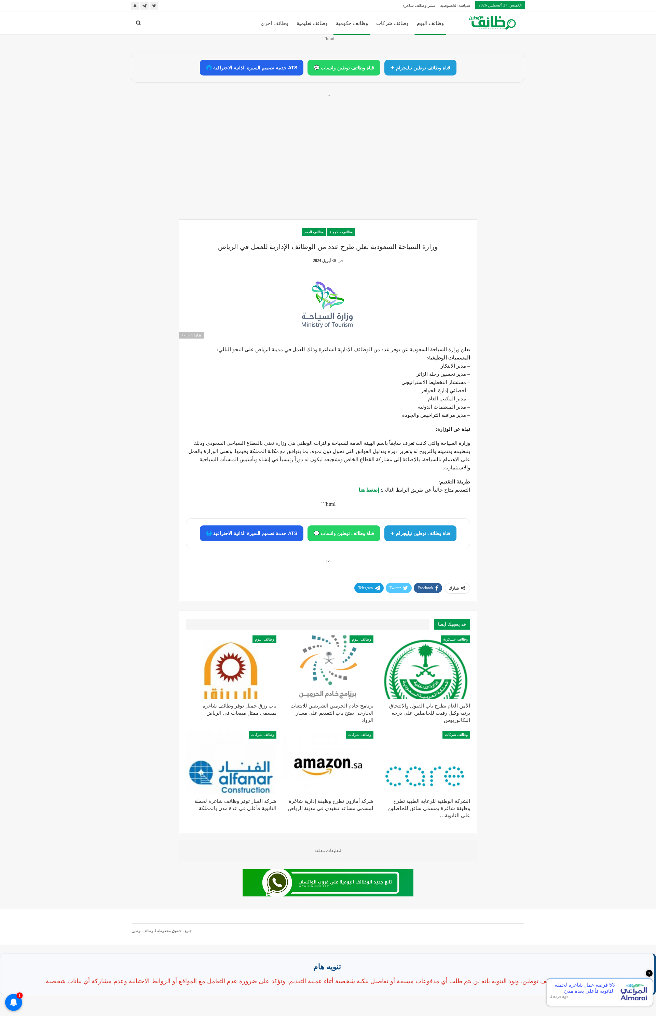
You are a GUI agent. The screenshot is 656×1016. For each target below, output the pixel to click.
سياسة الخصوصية (455, 5)
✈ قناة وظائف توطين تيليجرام (420, 67)
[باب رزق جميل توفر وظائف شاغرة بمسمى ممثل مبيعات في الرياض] (231, 667)
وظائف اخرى (274, 23)
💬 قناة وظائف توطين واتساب (344, 67)
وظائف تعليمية (312, 23)
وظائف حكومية (352, 23)
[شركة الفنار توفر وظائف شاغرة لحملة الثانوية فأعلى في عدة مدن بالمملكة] (231, 762)
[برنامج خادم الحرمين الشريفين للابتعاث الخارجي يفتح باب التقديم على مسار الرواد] (328, 667)
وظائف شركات (392, 23)
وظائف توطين (142, 931)
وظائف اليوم (430, 23)
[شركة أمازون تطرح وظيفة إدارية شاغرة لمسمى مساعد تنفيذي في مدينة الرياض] (328, 762)
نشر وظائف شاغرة (418, 5)
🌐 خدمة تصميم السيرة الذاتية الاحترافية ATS (251, 67)
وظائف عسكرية (455, 639)
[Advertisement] (328, 164)
